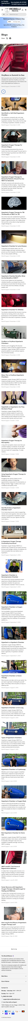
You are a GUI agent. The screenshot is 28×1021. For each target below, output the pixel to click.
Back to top (14, 949)
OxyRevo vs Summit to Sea (12, 75)
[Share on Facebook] (10, 38)
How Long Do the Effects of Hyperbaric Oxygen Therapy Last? (13, 923)
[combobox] (14, 14)
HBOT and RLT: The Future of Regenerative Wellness (10, 867)
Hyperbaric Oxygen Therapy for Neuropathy (11, 441)
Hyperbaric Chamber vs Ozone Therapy (11, 677)
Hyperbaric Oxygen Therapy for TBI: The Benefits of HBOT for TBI (13, 213)
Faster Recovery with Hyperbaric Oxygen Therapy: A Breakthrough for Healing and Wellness (13, 889)
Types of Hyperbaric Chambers (11, 738)
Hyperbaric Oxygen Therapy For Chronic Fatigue (11, 146)
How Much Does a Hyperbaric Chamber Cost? (10, 509)
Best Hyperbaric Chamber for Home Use (13, 834)
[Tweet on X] (7, 38)
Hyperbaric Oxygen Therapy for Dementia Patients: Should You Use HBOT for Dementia (12, 179)
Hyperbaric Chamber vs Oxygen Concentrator (11, 608)
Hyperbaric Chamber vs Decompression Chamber (9, 576)
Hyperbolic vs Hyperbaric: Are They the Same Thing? (12, 408)
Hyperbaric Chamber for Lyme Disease (14, 246)
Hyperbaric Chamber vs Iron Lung (12, 708)
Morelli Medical (8, 1017)
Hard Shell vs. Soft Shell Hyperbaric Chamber (12, 114)
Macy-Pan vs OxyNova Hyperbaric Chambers (12, 376)
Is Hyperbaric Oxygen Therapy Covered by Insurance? (11, 542)
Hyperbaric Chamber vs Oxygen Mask (13, 801)
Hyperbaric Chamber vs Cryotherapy (13, 769)
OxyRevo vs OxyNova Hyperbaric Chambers (12, 342)
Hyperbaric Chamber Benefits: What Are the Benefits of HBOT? (13, 277)
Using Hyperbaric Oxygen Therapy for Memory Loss (13, 475)
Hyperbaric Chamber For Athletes (12, 310)
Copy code (17, 21)
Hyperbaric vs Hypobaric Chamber (12, 642)
